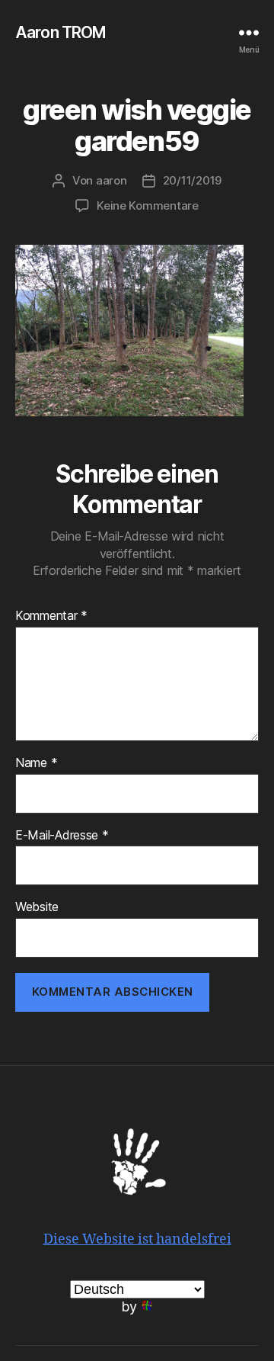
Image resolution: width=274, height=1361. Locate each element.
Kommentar (51, 616)
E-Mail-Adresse (62, 836)
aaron (111, 180)
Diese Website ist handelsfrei (137, 1239)
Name (36, 763)
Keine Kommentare (148, 205)
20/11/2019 (192, 180)
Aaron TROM (60, 32)
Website (37, 907)
